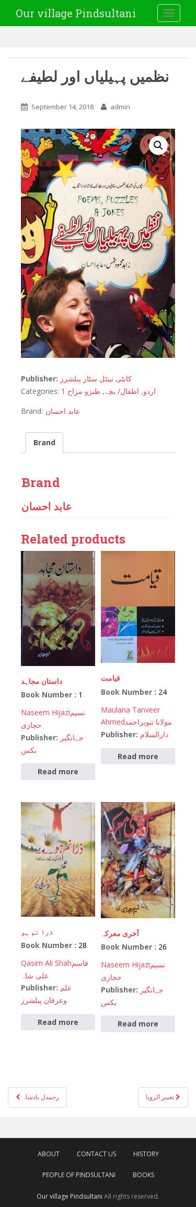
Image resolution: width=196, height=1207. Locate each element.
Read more (58, 771)
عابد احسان (62, 411)
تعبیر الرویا (161, 1096)
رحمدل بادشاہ (39, 1096)
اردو (149, 391)
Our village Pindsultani (76, 13)
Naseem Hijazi (45, 712)
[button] (158, 145)
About (49, 1153)
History (146, 1153)
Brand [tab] (44, 442)
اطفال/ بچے (122, 391)
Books (143, 1174)
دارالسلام (154, 734)
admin (120, 106)
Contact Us (96, 1153)
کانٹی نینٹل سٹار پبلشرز (96, 378)
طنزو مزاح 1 (80, 391)
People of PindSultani (79, 1174)
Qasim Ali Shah (46, 963)
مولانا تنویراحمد (148, 722)
